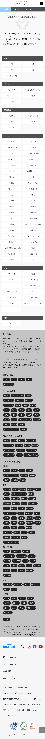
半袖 (14, 518)
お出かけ (12, 189)
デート (12, 171)
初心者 (30, 598)
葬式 (12, 122)
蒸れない (23, 489)
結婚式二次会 (34, 116)
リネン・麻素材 (21, 556)
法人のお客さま (10, 664)
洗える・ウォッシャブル (11, 475)
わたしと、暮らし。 (11, 629)
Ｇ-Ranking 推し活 (29, 635)
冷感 (14, 470)
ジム (12, 286)
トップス (6, 440)
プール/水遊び (34, 153)
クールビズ (12, 96)
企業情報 (7, 671)
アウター (14, 440)
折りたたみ (29, 513)
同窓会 (12, 183)
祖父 (24, 603)
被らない (6, 499)
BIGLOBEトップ (9, 715)
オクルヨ (27, 627)
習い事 (33, 230)
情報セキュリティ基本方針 (13, 710)
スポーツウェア (31, 450)
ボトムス (21, 440)
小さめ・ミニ (33, 503)
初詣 (12, 142)
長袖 (21, 518)
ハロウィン (34, 159)
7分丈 (6, 523)
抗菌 (6, 480)
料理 (33, 195)
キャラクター (8, 612)
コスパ (6, 537)
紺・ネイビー (36, 584)
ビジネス (12, 90)
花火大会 (12, 159)
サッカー (33, 297)
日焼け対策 (15, 503)
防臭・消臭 (24, 475)
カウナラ (17, 632)
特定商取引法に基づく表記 (29, 704)
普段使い (21, 570)
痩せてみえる (15, 499)
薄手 (6, 518)
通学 (12, 260)
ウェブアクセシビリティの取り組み (17, 693)
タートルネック (16, 551)
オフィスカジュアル (33, 90)
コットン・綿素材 (9, 556)
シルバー (6, 589)
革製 (6, 565)
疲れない (30, 489)
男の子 (6, 608)
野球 (12, 303)
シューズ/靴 (18, 445)
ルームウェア (21, 450)
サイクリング (12, 292)
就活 (12, 102)
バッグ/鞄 (27, 445)
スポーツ (12, 274)
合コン (33, 165)
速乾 (29, 470)
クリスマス (12, 165)
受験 (12, 224)
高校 (12, 201)
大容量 (22, 508)
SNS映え (24, 537)
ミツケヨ (25, 632)
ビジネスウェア (31, 440)
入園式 (12, 212)
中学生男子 (22, 598)
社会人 (14, 608)
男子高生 (14, 598)
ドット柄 (25, 561)
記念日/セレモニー (33, 171)
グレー (27, 584)
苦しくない (7, 489)
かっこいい (29, 570)
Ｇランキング (8, 627)
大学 (33, 201)
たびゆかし (34, 632)
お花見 (33, 142)
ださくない (32, 499)
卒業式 (33, 207)
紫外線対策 (7, 503)
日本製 (14, 523)
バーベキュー (12, 147)
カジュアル (37, 565)
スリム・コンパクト (10, 513)
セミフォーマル (33, 236)
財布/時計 (35, 445)
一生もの (17, 532)
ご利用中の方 (9, 678)
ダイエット (12, 323)
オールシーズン (12, 76)
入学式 (12, 207)
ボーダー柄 (31, 556)
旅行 (12, 195)
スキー (12, 280)
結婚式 (12, 116)
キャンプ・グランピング (34, 303)
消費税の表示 (21, 687)
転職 (33, 96)
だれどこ (19, 627)
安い (24, 532)
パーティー (34, 177)
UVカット (7, 470)
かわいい (21, 565)
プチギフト (7, 603)
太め (6, 508)
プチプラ (31, 532)
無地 (14, 565)
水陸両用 (32, 475)
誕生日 (12, 177)
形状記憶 (23, 480)
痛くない (24, 499)
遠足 (12, 218)
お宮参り (12, 242)
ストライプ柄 (16, 561)
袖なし (38, 518)
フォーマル (7, 575)
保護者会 (12, 254)
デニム (6, 551)
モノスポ (36, 629)
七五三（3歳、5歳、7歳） (12, 248)
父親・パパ (15, 603)
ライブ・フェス (33, 183)
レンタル (6, 527)
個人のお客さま (10, 657)
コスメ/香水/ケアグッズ (31, 455)
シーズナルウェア (9, 455)
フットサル (12, 297)
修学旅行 (33, 218)
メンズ (6, 9)
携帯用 (21, 513)
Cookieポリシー (9, 704)
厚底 (14, 527)
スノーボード (34, 280)
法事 (33, 122)
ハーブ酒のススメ (15, 635)
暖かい (38, 489)
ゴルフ (33, 292)
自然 (6, 570)
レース (33, 561)
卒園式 (33, 212)
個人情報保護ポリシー (11, 699)
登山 (33, 274)
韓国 (21, 523)
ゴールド (14, 589)
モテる (22, 527)
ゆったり (14, 508)
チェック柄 (7, 561)
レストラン (34, 189)
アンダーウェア (8, 445)
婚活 (33, 248)
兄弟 (31, 603)
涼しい (6, 494)
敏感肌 (38, 523)
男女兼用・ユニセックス (11, 542)
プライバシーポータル (32, 699)
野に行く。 (8, 632)
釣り (12, 309)
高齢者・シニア (31, 608)
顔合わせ (33, 254)
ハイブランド (8, 532)
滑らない (15, 489)
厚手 (37, 513)
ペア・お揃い (15, 537)
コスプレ (6, 619)
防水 (22, 470)
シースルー (26, 551)
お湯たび (35, 627)
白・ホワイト (8, 584)
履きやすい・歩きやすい (18, 494)
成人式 (12, 127)
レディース (28, 9)
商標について (32, 710)
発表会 (12, 230)
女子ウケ (29, 527)
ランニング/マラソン (33, 286)
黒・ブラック (18, 584)
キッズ (17, 9)
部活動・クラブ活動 (33, 224)
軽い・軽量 (29, 508)
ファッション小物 (9, 450)
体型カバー (29, 523)
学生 (21, 608)
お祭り (33, 147)
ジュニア (6, 598)
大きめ (24, 503)
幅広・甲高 (29, 518)
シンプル (29, 565)
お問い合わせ (8, 687)
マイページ (39, 9)
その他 (19, 455)
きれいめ (14, 570)
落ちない (31, 494)
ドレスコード (12, 236)
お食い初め (34, 242)
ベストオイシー (25, 629)
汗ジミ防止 (14, 480)
